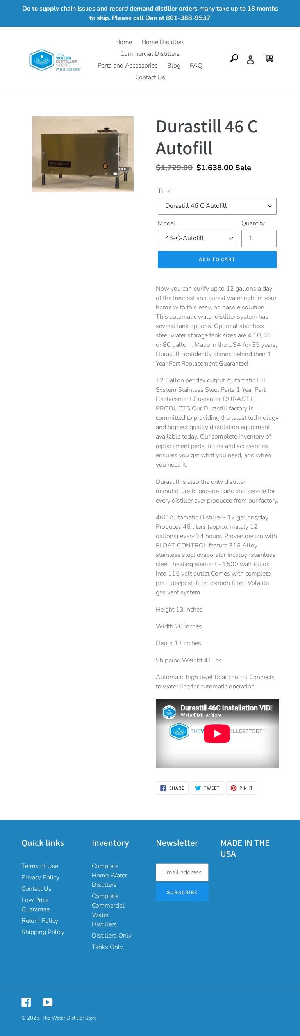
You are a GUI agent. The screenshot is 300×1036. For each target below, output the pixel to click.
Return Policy (39, 921)
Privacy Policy (40, 877)
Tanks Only (107, 947)
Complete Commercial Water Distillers (108, 910)
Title (164, 191)
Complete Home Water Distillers (109, 875)
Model (166, 223)
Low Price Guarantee (35, 905)
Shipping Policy (42, 932)
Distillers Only (112, 935)
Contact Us (36, 888)
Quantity (253, 223)
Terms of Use (39, 866)
